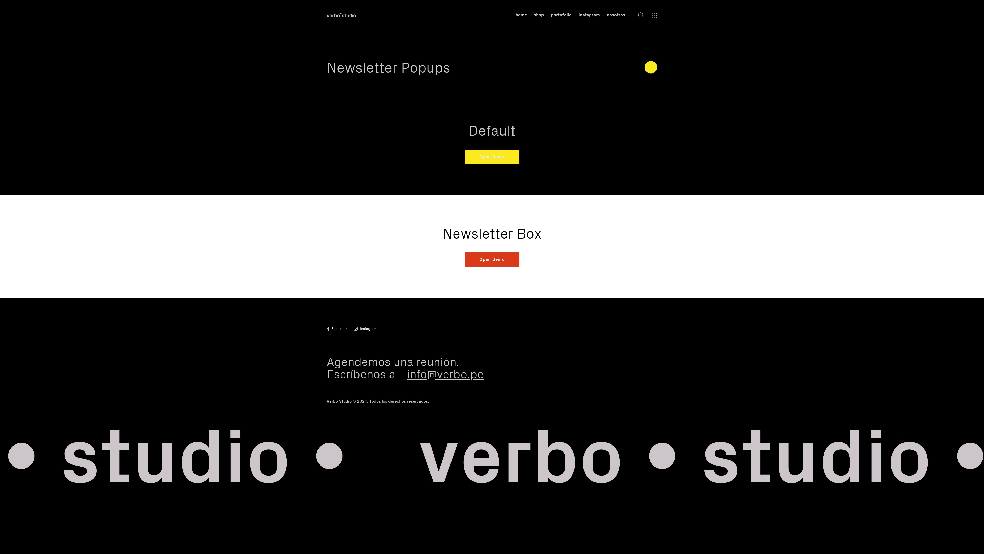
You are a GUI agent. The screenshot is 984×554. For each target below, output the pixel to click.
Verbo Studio (339, 401)
